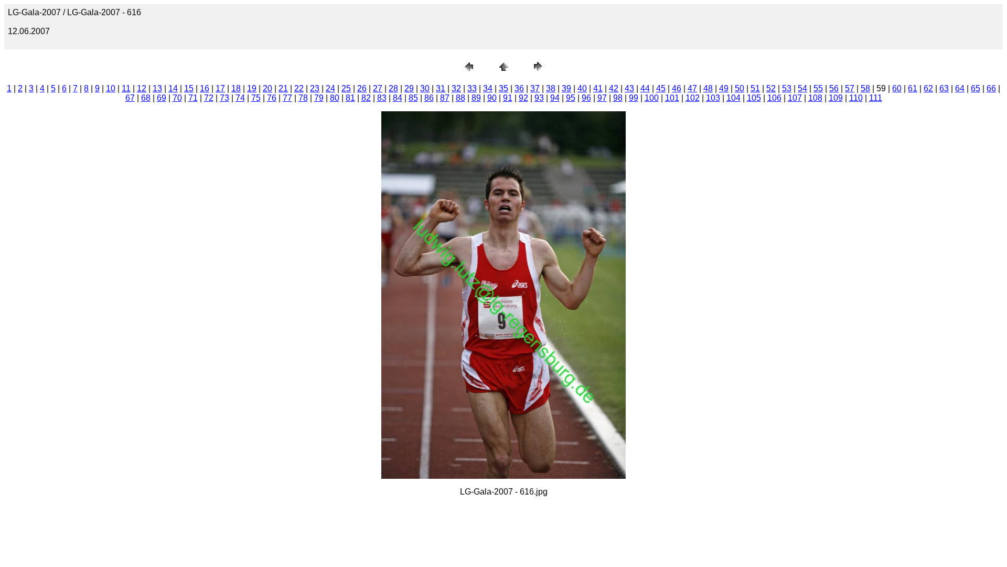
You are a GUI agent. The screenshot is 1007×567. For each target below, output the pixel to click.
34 (487, 88)
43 (629, 88)
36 (519, 88)
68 (146, 97)
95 (570, 97)
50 (739, 88)
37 (535, 88)
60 (897, 88)
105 (754, 97)
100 (652, 97)
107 (795, 97)
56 (834, 88)
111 (875, 97)
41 (598, 88)
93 (539, 97)
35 (503, 88)
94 (555, 97)
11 (126, 88)
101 (672, 97)
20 (267, 88)
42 (613, 88)
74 (240, 97)
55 (818, 88)
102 (692, 97)
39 (566, 88)
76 (271, 97)
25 (346, 88)
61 (912, 88)
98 (618, 97)
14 (173, 88)
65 (975, 88)
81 (350, 97)
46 (676, 88)
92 (523, 97)
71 (193, 97)
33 (472, 88)
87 (444, 97)
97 (602, 97)
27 (377, 88)
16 (204, 88)
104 (733, 97)
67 (130, 97)
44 (645, 88)
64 (960, 88)
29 (409, 88)
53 (786, 88)
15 (189, 88)
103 (713, 97)
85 (413, 97)
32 (456, 88)
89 (476, 97)
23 (314, 88)
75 (256, 97)
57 (849, 88)
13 (157, 88)
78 (303, 97)
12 (141, 88)
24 (330, 88)
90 (492, 97)
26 (362, 88)
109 (836, 97)
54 (802, 88)
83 (382, 97)
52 (771, 88)
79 (319, 97)
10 (110, 88)
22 (299, 88)
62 (928, 88)
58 (865, 88)
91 (507, 97)
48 (708, 88)
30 (425, 88)
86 (429, 97)
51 (755, 88)
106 (774, 97)
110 (856, 97)
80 (334, 97)
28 (393, 88)
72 (208, 97)
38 (550, 88)
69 (161, 97)
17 (220, 88)
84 (397, 97)
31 (440, 88)
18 (236, 88)
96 (586, 97)
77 (287, 97)
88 (460, 97)
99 (633, 97)
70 (177, 97)
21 (283, 88)
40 (582, 88)
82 (366, 97)
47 (692, 88)
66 (991, 88)
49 (724, 88)
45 (661, 88)
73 (224, 97)
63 (944, 88)
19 (251, 88)
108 (815, 97)
